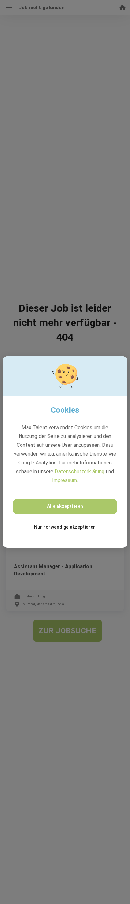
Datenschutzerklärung (79, 471)
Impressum (64, 480)
